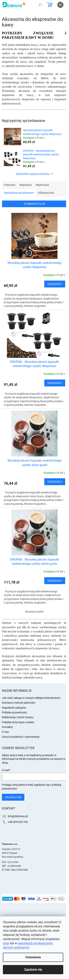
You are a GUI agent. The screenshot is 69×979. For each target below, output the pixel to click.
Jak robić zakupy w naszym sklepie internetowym (31, 697)
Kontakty (7, 727)
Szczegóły (54, 284)
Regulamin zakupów (14, 707)
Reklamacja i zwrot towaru (18, 717)
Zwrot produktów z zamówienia (20, 736)
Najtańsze (26, 184)
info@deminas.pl (18, 816)
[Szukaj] (40, 5)
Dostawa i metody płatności (18, 702)
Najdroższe (42, 184)
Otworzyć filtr (34, 203)
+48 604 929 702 (18, 821)
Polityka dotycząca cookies (18, 722)
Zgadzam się (33, 969)
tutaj (6, 943)
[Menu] (60, 5)
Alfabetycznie (46, 192)
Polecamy (10, 184)
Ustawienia (33, 957)
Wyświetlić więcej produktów (33, 173)
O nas (5, 731)
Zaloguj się (13, 797)
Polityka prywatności (14, 712)
